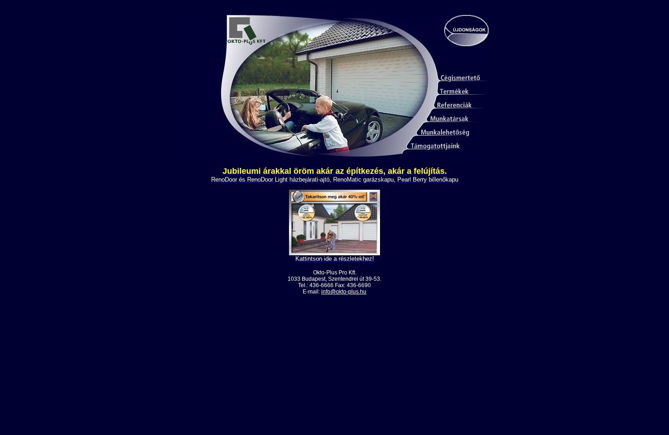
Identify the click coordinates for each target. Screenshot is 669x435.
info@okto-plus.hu (343, 291)
